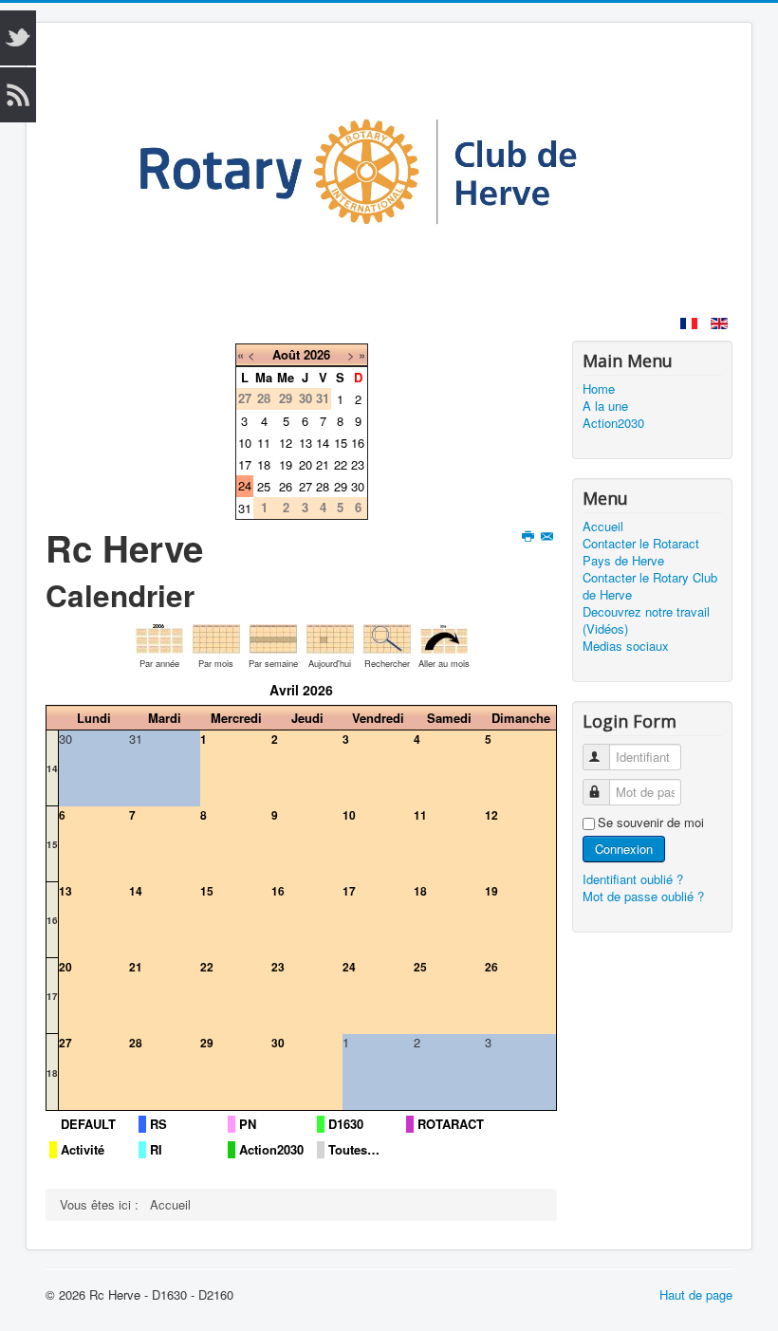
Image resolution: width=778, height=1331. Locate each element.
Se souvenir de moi (651, 822)
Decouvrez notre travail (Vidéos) (646, 620)
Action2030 (271, 1149)
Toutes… (354, 1149)
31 (244, 508)
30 (357, 486)
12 (285, 443)
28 (322, 486)
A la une (605, 406)
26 (285, 486)
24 (244, 485)
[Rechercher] (387, 637)
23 (357, 464)
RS (158, 1124)
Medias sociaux (626, 646)
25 (263, 486)
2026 (317, 354)
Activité (82, 1149)
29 (340, 486)
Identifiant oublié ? (633, 879)
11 (263, 443)
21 (322, 464)
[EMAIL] (549, 536)
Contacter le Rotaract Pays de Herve (641, 552)
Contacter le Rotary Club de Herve (650, 586)
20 (305, 464)
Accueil (603, 526)
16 (357, 443)
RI (156, 1149)
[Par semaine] (273, 637)
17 (244, 464)
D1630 (345, 1124)
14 (322, 443)
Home (599, 388)
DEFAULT (88, 1124)
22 (340, 464)
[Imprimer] (530, 536)
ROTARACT (450, 1124)
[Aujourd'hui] (330, 637)
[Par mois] (216, 637)
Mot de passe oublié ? (643, 896)
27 (305, 486)
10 (244, 443)
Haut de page (695, 1294)
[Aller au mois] (444, 637)
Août (286, 354)
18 (263, 464)
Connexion (624, 849)
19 (285, 464)
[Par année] (159, 637)
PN (247, 1124)
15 (340, 443)
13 (305, 443)
